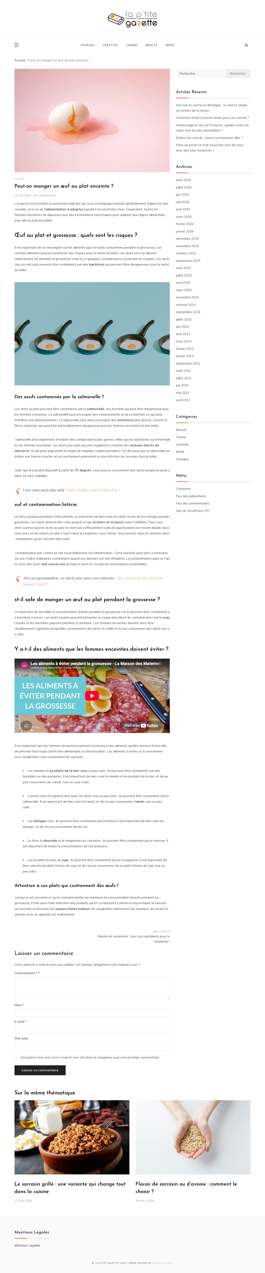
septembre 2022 (188, 363)
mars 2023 (184, 341)
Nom (19, 1005)
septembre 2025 (188, 261)
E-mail (20, 1022)
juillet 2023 (184, 319)
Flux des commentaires (192, 503)
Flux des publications (191, 496)
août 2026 (183, 180)
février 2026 (185, 224)
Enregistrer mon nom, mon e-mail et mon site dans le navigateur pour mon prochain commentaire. (90, 1057)
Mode (170, 45)
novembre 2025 (187, 246)
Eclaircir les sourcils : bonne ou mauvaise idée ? (209, 138)
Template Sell (162, 1263)
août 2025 (183, 268)
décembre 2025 (187, 239)
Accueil (19, 60)
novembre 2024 (187, 297)
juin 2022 (182, 385)
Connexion (183, 489)
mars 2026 (184, 217)
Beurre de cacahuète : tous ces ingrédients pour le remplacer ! (134, 939)
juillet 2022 (184, 378)
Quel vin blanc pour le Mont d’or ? (93, 490)
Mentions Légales (27, 1245)
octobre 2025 (185, 253)
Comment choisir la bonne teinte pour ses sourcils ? (212, 118)
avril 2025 (183, 283)
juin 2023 (182, 327)
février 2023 (185, 349)
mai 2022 (182, 393)
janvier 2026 (185, 231)
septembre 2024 (188, 312)
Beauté (152, 45)
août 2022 (183, 371)
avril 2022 (183, 400)
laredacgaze (47, 195)
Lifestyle (110, 45)
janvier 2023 (185, 356)
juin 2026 (182, 195)
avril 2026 (183, 209)
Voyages (88, 45)
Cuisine (131, 45)
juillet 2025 (184, 275)
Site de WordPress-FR (192, 511)
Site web (21, 1038)
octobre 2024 (185, 305)
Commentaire (25, 973)
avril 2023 (183, 334)
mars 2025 (184, 290)
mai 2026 (182, 202)
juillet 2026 (184, 187)
